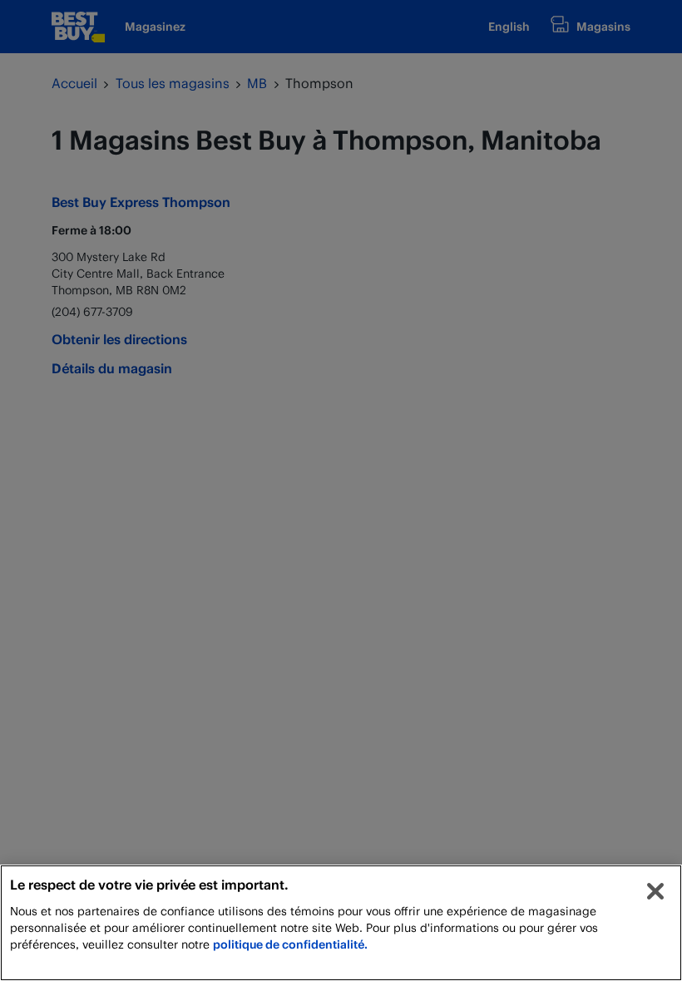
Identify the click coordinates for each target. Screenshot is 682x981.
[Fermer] (655, 891)
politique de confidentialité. (290, 944)
